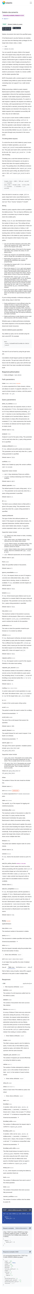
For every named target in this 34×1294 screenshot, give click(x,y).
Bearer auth (7, 29)
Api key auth (7, 28)
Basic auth (17, 28)
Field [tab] (11, 967)
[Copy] (30, 1210)
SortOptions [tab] (21, 967)
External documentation (9, 713)
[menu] (5, 18)
